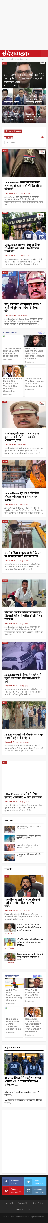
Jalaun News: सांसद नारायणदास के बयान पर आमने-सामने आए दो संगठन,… (12, 118)
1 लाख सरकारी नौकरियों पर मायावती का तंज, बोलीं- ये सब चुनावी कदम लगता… (29, 927)
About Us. (10, 1203)
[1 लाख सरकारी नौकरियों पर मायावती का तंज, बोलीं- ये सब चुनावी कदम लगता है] (9, 927)
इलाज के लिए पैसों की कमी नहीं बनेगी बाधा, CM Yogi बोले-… (28, 846)
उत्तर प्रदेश (5, 151)
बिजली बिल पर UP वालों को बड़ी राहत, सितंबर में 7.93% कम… (29, 837)
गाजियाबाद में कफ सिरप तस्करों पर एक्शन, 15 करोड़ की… (21, 1094)
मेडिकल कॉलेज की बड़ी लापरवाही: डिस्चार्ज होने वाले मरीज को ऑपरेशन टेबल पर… (23, 616)
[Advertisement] (24, 25)
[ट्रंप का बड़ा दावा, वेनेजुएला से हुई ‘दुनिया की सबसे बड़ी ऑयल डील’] (9, 857)
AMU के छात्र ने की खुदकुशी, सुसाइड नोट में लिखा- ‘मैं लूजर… (23, 1102)
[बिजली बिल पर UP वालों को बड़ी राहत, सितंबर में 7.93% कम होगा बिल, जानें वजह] (9, 838)
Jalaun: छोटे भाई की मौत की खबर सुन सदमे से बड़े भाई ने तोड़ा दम (23, 736)
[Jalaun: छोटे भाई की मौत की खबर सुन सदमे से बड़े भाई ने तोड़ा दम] (24, 715)
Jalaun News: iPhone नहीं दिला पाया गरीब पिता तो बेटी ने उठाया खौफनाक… (33, 118)
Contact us (23, 1203)
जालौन (4, 63)
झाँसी (7, 143)
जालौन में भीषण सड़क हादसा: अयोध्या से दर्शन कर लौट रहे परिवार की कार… (34, 101)
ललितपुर (13, 143)
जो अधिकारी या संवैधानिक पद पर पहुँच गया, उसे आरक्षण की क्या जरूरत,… (30, 942)
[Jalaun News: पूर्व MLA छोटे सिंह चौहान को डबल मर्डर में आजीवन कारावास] (24, 474)
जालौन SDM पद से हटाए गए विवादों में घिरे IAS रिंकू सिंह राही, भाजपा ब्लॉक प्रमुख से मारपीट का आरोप (24, 78)
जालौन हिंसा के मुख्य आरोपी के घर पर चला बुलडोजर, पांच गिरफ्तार (22, 555)
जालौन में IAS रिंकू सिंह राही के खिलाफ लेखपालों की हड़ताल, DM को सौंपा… (12, 101)
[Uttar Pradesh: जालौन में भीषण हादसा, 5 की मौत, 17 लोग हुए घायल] (24, 775)
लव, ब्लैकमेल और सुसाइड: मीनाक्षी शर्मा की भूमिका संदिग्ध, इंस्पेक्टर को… (22, 308)
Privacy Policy (37, 1203)
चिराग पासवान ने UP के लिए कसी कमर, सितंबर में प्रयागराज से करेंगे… (30, 957)
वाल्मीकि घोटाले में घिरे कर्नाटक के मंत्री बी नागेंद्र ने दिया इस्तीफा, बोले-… (22, 903)
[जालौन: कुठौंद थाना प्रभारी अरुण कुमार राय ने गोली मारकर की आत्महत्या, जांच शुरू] (24, 414)
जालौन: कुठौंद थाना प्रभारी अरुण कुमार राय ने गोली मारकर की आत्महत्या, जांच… (21, 437)
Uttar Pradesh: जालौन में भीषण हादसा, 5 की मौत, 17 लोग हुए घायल (23, 796)
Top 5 (4, 402)
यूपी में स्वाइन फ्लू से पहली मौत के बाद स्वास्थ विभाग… (29, 827)
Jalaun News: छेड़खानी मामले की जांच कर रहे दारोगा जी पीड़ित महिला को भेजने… (23, 186)
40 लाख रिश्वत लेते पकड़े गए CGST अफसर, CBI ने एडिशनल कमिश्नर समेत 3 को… (22, 1081)
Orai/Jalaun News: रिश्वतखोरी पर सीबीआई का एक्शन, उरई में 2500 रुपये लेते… (22, 248)
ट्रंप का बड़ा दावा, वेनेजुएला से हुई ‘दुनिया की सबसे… (29, 855)
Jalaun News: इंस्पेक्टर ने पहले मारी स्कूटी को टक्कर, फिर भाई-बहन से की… (22, 678)
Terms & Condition (24, 1209)
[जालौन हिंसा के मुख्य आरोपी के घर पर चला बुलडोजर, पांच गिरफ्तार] (24, 534)
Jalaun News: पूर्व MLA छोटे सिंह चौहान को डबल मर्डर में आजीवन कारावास (21, 497)
